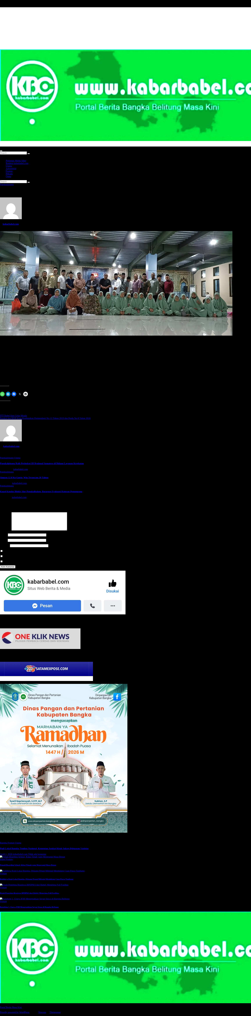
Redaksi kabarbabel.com (17, 163)
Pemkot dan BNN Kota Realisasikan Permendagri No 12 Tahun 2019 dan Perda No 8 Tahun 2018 (45, 418)
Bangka (4, 843)
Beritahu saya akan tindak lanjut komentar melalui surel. (29, 556)
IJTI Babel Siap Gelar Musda (13, 415)
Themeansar (55, 1012)
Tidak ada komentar (37, 854)
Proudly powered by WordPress (15, 1012)
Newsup (42, 1012)
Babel (3, 859)
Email (3, 540)
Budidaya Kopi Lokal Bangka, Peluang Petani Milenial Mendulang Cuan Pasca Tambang (36, 879)
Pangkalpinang (7, 184)
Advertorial (11, 168)
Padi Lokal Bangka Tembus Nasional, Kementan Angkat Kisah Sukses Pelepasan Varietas (44, 848)
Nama (3, 535)
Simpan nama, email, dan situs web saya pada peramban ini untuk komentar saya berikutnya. (45, 551)
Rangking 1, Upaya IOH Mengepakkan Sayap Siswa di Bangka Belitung (29, 907)
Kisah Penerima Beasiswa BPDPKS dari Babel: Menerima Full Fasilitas (29, 893)
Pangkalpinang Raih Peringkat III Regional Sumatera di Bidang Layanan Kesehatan (42, 463)
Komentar (5, 529)
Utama (9, 166)
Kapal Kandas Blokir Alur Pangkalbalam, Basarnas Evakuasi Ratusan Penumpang (41, 491)
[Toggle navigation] (1, 150)
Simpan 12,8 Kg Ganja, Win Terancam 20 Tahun (24, 477)
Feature (9, 171)
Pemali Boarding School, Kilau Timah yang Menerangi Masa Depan (28, 865)
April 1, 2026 (6, 854)
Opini (8, 176)
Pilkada (9, 174)
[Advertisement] (125, 27)
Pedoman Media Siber (16, 160)
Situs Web (4, 545)
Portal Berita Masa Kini (11, 145)
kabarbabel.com (11, 224)
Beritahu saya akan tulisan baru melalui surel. (24, 561)
